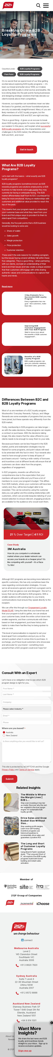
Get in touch (26, 149)
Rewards (12, 1039)
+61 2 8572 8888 (28, 992)
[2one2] (13, 5)
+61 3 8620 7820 (28, 965)
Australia (9, 732)
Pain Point (8, 74)
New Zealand (11, 735)
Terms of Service (26, 769)
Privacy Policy (8, 769)
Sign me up (25, 1050)
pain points (33, 189)
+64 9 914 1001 (28, 1020)
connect (28, 940)
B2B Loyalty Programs (30, 69)
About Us (10, 1036)
